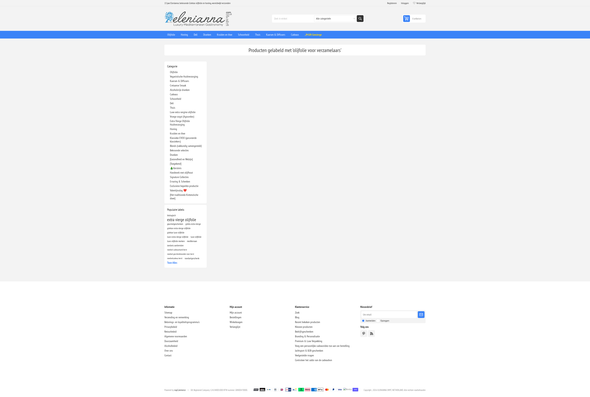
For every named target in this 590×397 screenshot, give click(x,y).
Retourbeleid (170, 331)
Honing (173, 129)
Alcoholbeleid (170, 346)
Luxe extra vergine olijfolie (182, 112)
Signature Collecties (179, 177)
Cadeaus (174, 94)
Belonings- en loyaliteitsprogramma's (182, 322)
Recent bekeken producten (307, 322)
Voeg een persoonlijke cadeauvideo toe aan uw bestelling (322, 346)
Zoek (360, 18)
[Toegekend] (175, 163)
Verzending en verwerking (176, 317)
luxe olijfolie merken (176, 241)
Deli (172, 103)
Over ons (168, 350)
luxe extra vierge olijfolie (177, 236)
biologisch (171, 215)
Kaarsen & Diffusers (179, 81)
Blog (297, 317)
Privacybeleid (170, 327)
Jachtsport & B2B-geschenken (309, 350)
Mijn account (236, 312)
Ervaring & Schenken (180, 181)
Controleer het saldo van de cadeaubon (313, 360)
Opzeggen (384, 320)
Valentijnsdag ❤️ (178, 190)
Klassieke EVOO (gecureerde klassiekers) (183, 139)
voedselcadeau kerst (174, 258)
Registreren (392, 3)
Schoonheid (175, 99)
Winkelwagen (236, 322)
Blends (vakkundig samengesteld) (186, 146)
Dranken (174, 155)
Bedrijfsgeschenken (304, 331)
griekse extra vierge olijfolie (179, 228)
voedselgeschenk (192, 258)
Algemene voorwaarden (175, 336)
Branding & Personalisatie (307, 336)
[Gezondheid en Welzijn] (181, 159)
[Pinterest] (363, 333)
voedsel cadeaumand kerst (177, 249)
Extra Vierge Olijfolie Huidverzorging (180, 122)
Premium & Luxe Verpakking (308, 341)
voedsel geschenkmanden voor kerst (180, 253)
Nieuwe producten (304, 327)
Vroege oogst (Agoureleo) (182, 116)
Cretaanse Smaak (178, 85)
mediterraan (192, 241)
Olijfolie (174, 72)
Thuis (172, 107)
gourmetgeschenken (175, 223)
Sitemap (168, 312)
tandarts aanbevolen (175, 245)
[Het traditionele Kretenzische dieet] (184, 196)
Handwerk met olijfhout (181, 172)
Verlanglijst (235, 327)
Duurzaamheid (171, 341)
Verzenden (421, 314)
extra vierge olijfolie (181, 219)
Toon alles (172, 262)
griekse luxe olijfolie (175, 232)
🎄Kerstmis (175, 168)
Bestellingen (235, 317)
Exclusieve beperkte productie (184, 186)
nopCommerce (180, 390)
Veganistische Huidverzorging (184, 76)
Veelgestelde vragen (304, 355)
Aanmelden (370, 320)
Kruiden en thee (177, 133)
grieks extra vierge (193, 223)
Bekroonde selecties (179, 150)
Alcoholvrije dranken (180, 90)
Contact (167, 355)
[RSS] (371, 333)
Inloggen (405, 3)
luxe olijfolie (196, 236)
